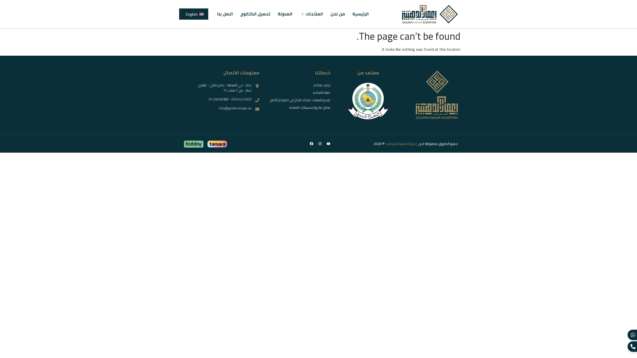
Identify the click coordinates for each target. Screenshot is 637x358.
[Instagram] (320, 143)
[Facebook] (311, 143)
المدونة (285, 14)
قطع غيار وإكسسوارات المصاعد (309, 107)
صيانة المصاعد (321, 92)
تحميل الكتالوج (255, 14)
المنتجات (314, 14)
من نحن (337, 14)
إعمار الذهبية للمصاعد (401, 143)
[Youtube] (328, 143)
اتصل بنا (225, 14)
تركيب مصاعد (321, 85)
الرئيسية (360, 14)
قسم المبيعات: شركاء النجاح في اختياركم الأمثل (300, 99)
